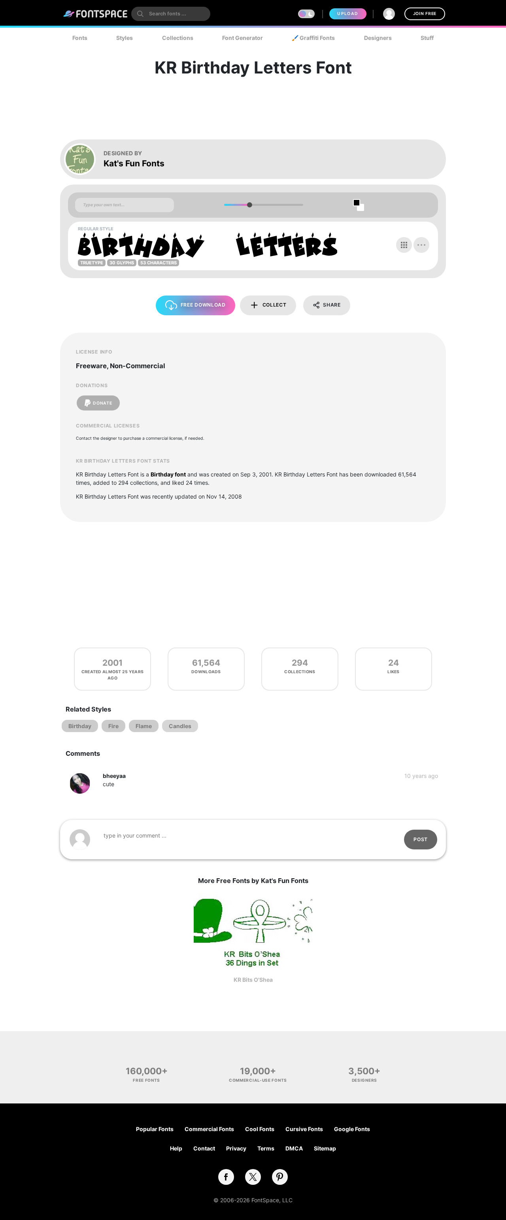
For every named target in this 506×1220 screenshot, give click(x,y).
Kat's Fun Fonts (134, 163)
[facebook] (226, 1177)
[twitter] (253, 1177)
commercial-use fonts (258, 1080)
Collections (177, 37)
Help (176, 1148)
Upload (347, 13)
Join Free (424, 13)
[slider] (249, 204)
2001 (112, 663)
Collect (274, 305)
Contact (204, 1148)
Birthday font (168, 474)
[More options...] (421, 245)
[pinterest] (280, 1177)
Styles (124, 37)
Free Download (203, 305)
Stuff (427, 37)
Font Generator (242, 37)
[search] (170, 14)
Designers (378, 37)
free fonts (146, 1080)
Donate (102, 403)
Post (420, 839)
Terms (265, 1148)
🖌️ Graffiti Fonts (313, 37)
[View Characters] (404, 245)
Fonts (79, 37)
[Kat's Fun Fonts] (84, 159)
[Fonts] (95, 14)
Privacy (236, 1148)
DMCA (294, 1148)
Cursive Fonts (304, 1129)
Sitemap (325, 1148)
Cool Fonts (259, 1129)
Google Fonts (352, 1129)
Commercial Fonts (209, 1129)
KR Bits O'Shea (253, 979)
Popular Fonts (155, 1129)
